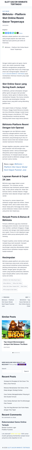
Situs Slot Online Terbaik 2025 (11, 286)
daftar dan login (16, 433)
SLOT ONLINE (5, 11)
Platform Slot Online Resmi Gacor (12, 280)
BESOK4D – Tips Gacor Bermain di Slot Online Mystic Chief (24, 302)
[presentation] (16, 329)
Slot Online (24, 286)
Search (4, 368)
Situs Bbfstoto (7, 283)
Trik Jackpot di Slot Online (10, 289)
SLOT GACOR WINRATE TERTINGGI (19, 447)
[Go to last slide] (4, 336)
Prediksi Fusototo (7, 429)
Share (20, 33)
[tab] (14, 352)
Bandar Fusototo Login (9, 427)
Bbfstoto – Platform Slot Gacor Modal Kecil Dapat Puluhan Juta (15, 167)
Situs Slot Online (17, 283)
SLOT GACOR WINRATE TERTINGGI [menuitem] (13, 73)
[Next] (27, 336)
